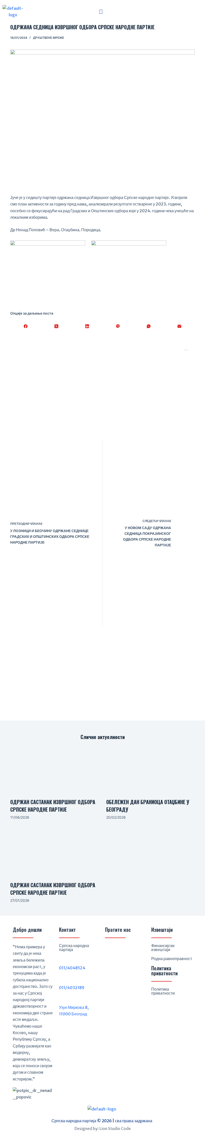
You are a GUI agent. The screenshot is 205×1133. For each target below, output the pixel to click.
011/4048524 (72, 967)
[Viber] (117, 326)
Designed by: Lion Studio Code (102, 1128)
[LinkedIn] (87, 326)
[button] (101, 11)
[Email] (179, 326)
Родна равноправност (171, 958)
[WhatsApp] (148, 326)
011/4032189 (71, 987)
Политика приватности (163, 991)
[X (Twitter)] (56, 326)
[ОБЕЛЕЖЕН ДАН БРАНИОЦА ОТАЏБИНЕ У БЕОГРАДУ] (150, 769)
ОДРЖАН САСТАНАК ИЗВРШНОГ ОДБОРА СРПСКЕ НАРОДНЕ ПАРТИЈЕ (52, 805)
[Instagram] (123, 950)
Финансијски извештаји (162, 947)
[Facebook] (25, 326)
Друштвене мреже (48, 38)
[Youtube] (135, 950)
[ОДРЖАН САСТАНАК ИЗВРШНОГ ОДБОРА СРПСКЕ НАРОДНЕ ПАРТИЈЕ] (54, 769)
